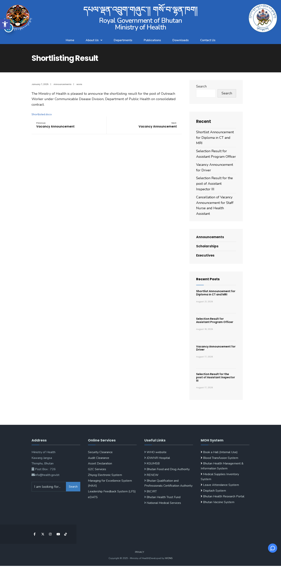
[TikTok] (65, 534)
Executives (205, 255)
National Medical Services (163, 503)
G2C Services (97, 469)
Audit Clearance (98, 458)
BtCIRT (151, 491)
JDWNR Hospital (158, 458)
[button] (5, 24)
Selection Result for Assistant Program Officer (214, 320)
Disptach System (214, 491)
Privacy (139, 552)
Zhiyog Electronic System (105, 475)
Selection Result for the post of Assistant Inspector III (214, 183)
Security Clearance (100, 452)
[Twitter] (42, 534)
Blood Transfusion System (220, 458)
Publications (152, 40)
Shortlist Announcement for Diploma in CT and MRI (215, 137)
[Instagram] (50, 534)
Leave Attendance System (221, 485)
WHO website (156, 452)
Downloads (180, 40)
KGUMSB (153, 463)
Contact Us (207, 40)
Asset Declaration (100, 463)
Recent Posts (208, 279)
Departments (123, 40)
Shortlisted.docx (42, 114)
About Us (92, 40)
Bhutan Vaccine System (218, 502)
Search (201, 86)
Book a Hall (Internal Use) (220, 452)
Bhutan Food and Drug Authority (168, 469)
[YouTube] (57, 534)
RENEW (152, 475)
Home (70, 40)
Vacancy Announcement (55, 124)
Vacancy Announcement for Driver (216, 348)
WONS (168, 558)
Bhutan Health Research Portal (223, 496)
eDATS (93, 497)
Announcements (62, 84)
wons (79, 84)
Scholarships (207, 246)
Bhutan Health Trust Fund (163, 497)
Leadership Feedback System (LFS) (112, 491)
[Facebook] (35, 534)
